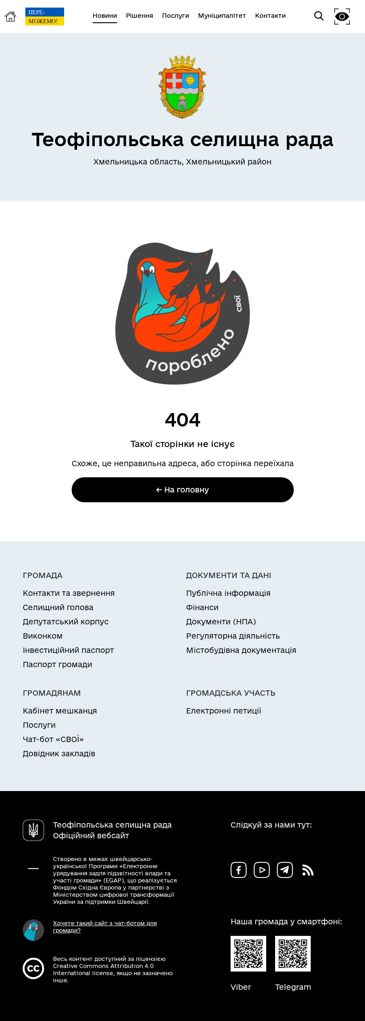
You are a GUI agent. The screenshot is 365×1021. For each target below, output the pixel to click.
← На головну (182, 489)
